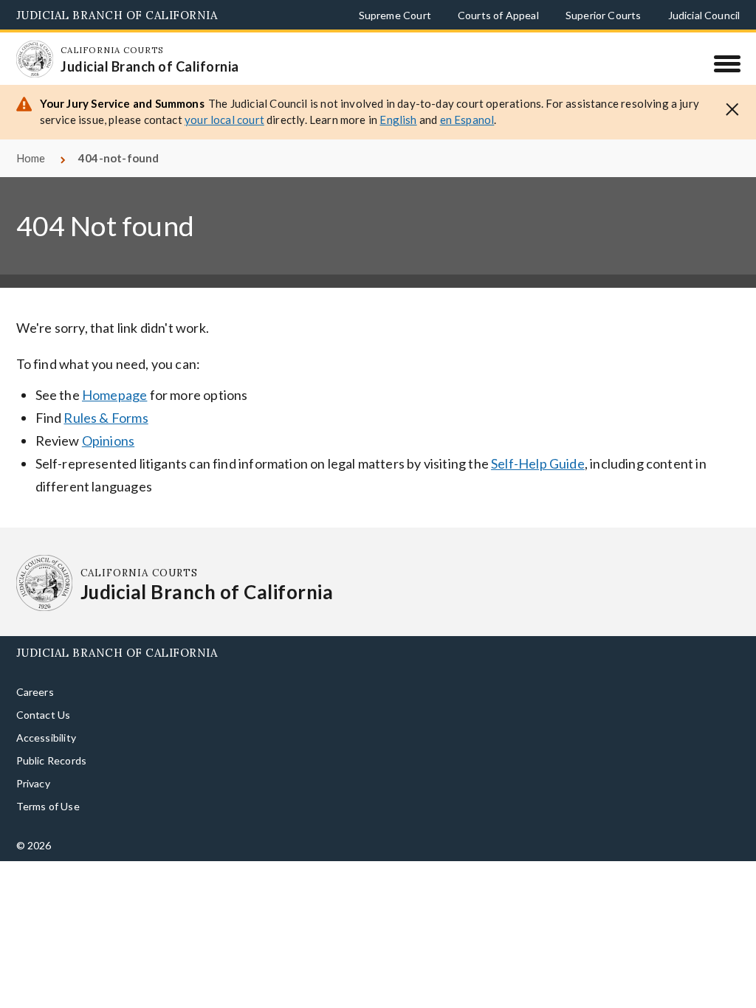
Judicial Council (704, 15)
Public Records (51, 760)
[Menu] (726, 63)
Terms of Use (48, 806)
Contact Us (43, 714)
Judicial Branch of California (117, 15)
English (397, 119)
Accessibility (46, 737)
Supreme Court (395, 15)
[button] (732, 108)
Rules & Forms (105, 418)
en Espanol (467, 119)
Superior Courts (604, 15)
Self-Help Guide (538, 463)
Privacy (33, 783)
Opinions (108, 440)
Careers (35, 692)
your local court (224, 119)
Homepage (114, 395)
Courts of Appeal (498, 15)
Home (31, 158)
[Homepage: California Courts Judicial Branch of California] (34, 59)
